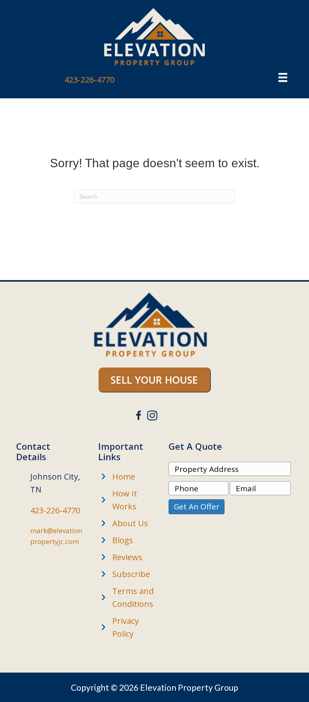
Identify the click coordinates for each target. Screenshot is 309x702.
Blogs (122, 540)
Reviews (127, 557)
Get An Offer (196, 506)
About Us (130, 523)
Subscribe (131, 574)
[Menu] (283, 77)
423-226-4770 (89, 79)
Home (123, 476)
